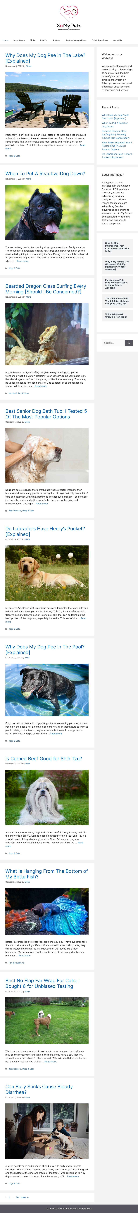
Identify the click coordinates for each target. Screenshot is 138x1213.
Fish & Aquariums (100, 40)
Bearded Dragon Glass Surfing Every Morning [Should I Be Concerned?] (45, 288)
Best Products (14, 511)
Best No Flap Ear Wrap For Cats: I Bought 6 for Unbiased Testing (42, 983)
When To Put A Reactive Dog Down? (45, 173)
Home (5, 40)
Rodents (56, 40)
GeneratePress (84, 1208)
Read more (22, 261)
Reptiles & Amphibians (76, 40)
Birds (32, 40)
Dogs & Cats (19, 40)
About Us (117, 40)
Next (25, 1197)
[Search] (129, 343)
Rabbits (43, 40)
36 (17, 1197)
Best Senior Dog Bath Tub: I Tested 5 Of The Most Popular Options (46, 413)
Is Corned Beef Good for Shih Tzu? (43, 758)
